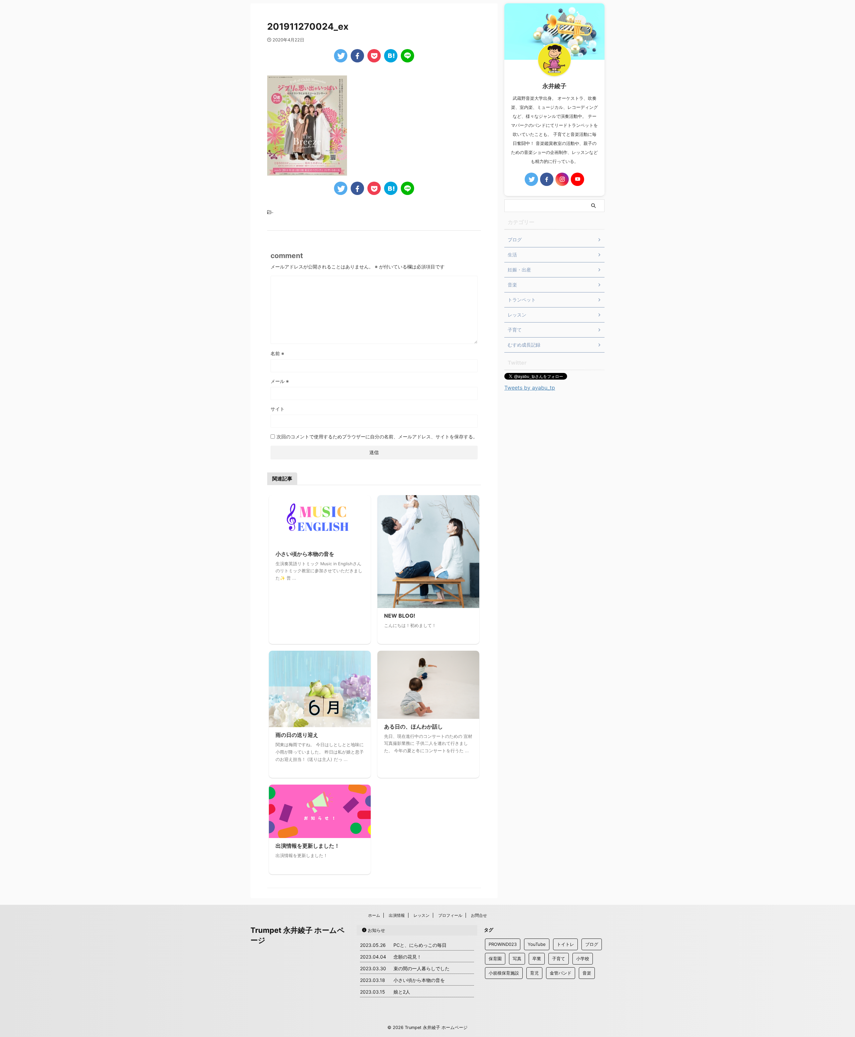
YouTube (537, 944)
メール (280, 381)
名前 (277, 353)
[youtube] (577, 179)
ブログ (591, 944)
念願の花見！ (407, 957)
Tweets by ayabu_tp (529, 387)
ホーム (374, 915)
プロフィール (450, 915)
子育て (558, 958)
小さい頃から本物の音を (305, 554)
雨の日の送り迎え (297, 735)
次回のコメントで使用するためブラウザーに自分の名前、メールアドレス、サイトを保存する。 (377, 436)
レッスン (421, 915)
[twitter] (340, 55)
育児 (534, 973)
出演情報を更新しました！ (308, 845)
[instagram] (562, 179)
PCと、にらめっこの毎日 (420, 945)
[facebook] (357, 55)
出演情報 (397, 915)
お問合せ (479, 915)
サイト (278, 409)
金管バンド (560, 973)
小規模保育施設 (504, 973)
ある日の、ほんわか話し (413, 726)
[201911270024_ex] (390, 55)
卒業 (536, 958)
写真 (517, 958)
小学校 (582, 958)
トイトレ (565, 944)
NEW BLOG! (399, 615)
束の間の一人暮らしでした (421, 968)
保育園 (495, 958)
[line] (407, 55)
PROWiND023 (503, 944)
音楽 (586, 973)
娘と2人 (401, 992)
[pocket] (374, 55)
